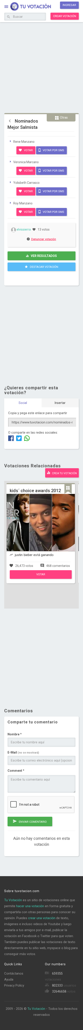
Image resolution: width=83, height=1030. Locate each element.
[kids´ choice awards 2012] (40, 578)
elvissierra (23, 229)
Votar (28, 150)
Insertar (60, 403)
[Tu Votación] (28, 7)
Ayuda (8, 979)
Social (23, 403)
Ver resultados (43, 256)
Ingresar (69, 5)
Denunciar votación (43, 239)
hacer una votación (30, 906)
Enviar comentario (32, 821)
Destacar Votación (43, 266)
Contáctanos (13, 973)
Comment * (16, 770)
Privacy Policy (14, 985)
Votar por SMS (53, 150)
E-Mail (23, 752)
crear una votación (41, 918)
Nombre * (15, 734)
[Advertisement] (41, 67)
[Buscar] (8, 17)
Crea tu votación (64, 473)
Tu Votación (13, 900)
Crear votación (64, 16)
